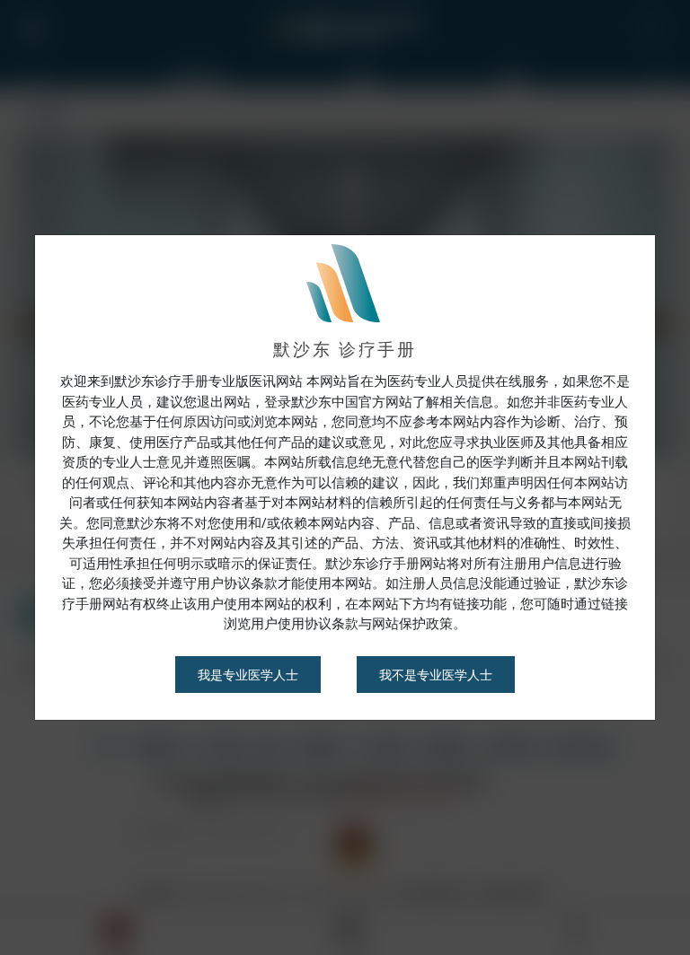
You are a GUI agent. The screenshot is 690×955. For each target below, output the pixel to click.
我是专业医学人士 (248, 674)
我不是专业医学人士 (435, 674)
